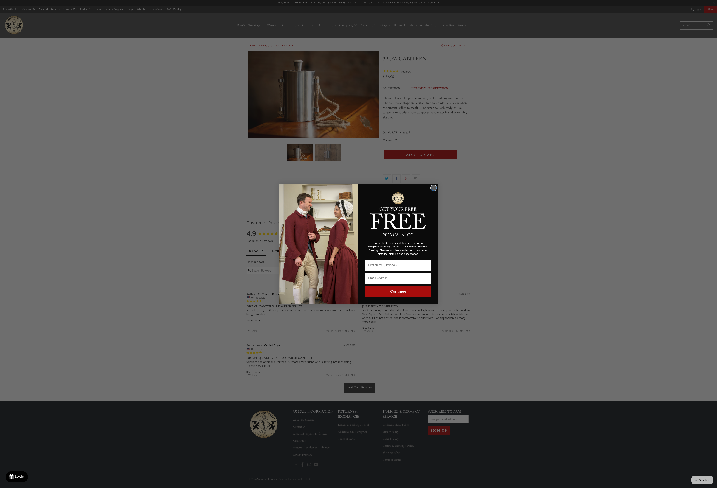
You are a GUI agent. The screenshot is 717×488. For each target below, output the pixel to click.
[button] (398, 210)
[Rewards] (17, 476)
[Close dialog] (433, 188)
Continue (398, 291)
